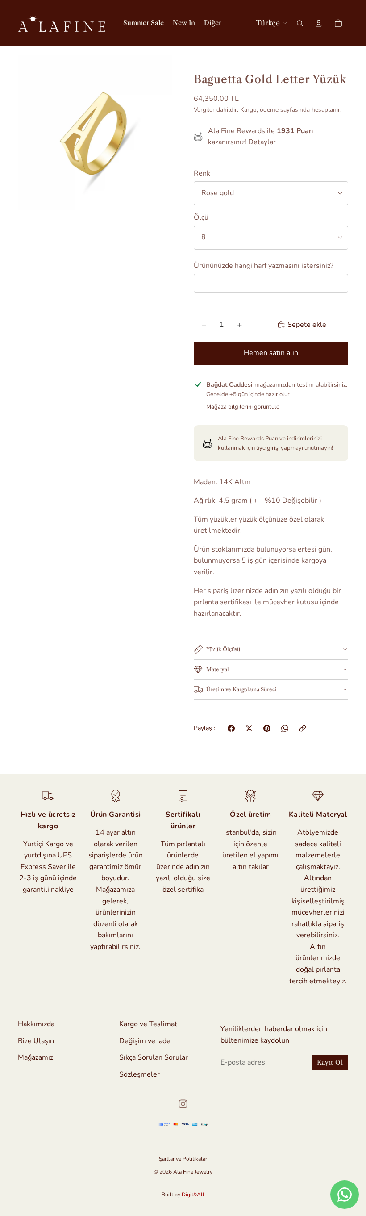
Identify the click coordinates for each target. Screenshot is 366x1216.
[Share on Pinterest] (267, 728)
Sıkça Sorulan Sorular (153, 1057)
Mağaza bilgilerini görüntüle (242, 407)
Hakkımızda (36, 1024)
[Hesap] (319, 23)
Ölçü (201, 217)
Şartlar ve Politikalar (183, 1158)
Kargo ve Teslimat (148, 1024)
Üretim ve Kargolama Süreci (241, 689)
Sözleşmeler (139, 1074)
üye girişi (267, 448)
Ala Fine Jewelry (192, 1171)
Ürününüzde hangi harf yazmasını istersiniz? (263, 266)
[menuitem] (213, 23)
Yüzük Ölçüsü (223, 649)
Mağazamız (35, 1057)
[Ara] (300, 23)
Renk (202, 173)
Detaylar (262, 142)
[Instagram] (183, 1104)
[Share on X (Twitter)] (249, 728)
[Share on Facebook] (231, 728)
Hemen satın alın (271, 353)
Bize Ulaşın (36, 1040)
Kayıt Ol (330, 1062)
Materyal (217, 669)
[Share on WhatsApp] (285, 728)
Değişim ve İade (145, 1040)
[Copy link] (302, 728)
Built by (183, 1194)
